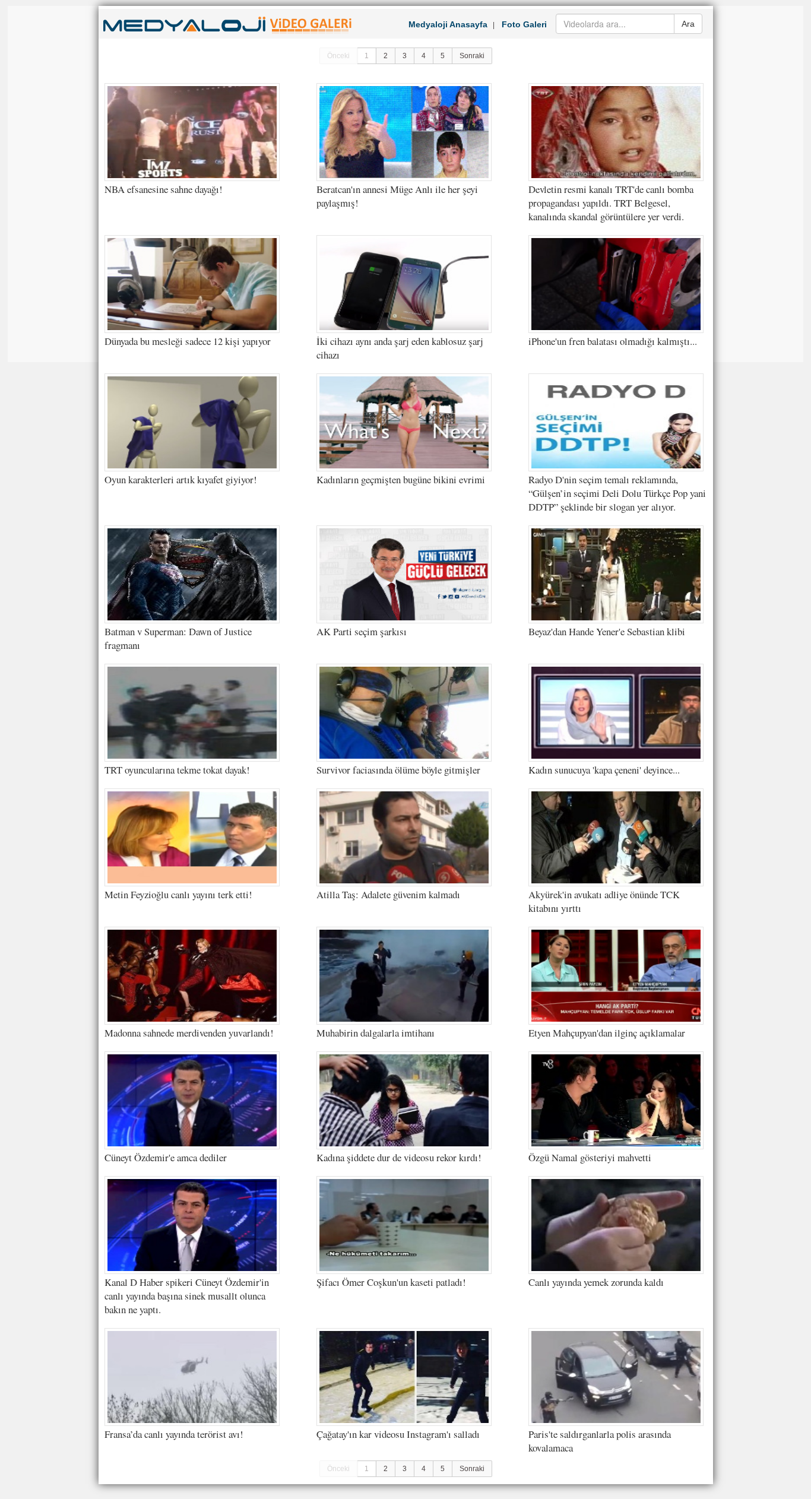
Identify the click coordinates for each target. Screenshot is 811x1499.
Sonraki (472, 56)
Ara (688, 23)
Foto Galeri (524, 24)
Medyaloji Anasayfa (447, 24)
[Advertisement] (55, 184)
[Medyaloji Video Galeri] (228, 35)
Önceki (338, 56)
